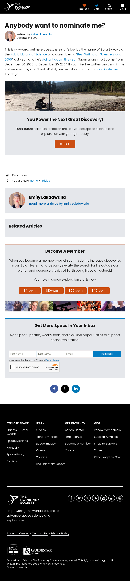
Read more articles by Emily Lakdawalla (59, 203)
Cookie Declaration (18, 567)
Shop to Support (105, 444)
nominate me (107, 69)
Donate (65, 144)
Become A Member (78, 444)
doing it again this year (59, 59)
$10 (52, 290)
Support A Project (106, 437)
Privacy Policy (52, 360)
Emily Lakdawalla (47, 197)
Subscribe (107, 354)
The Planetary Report (50, 464)
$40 (99, 290)
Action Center (74, 430)
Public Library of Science (28, 54)
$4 (30, 290)
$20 (76, 290)
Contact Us (40, 533)
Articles (45, 181)
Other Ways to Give (107, 457)
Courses (41, 457)
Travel (98, 450)
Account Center (18, 533)
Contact (71, 450)
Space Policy (16, 454)
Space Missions (17, 441)
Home (34, 181)
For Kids (12, 461)
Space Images (46, 444)
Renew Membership (107, 430)
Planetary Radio (47, 437)
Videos (40, 450)
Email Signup (73, 437)
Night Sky (13, 448)
